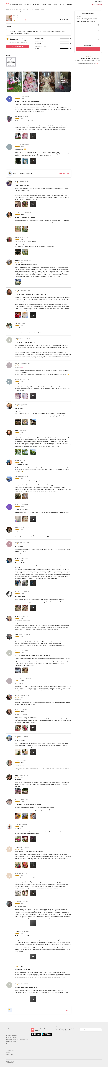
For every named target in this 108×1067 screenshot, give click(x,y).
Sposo (55, 4)
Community (69, 4)
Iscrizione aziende (10, 1046)
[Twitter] (59, 1029)
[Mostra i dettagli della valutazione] (23, 99)
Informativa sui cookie (11, 1037)
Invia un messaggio (63, 173)
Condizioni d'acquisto (11, 1033)
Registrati (99, 4)
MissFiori (43, 9)
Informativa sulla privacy (11, 1035)
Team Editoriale (10, 1050)
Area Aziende (98, 1)
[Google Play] (47, 1035)
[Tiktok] (72, 1029)
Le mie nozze (27, 4)
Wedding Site (9, 1054)
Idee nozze (61, 4)
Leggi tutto (41, 358)
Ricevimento (36, 4)
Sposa (50, 4)
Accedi (93, 4)
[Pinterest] (62, 1029)
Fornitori (44, 4)
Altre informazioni (65, 19)
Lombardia (25, 9)
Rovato (37, 9)
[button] (38, 173)
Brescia (32, 9)
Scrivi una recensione (17, 46)
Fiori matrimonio (17, 9)
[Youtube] (69, 1029)
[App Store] (36, 1035)
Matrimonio (9, 9)
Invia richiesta (88, 49)
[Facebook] (56, 1029)
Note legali (9, 1031)
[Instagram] (66, 1029)
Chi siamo (8, 1048)
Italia (84, 1029)
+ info (97, 63)
